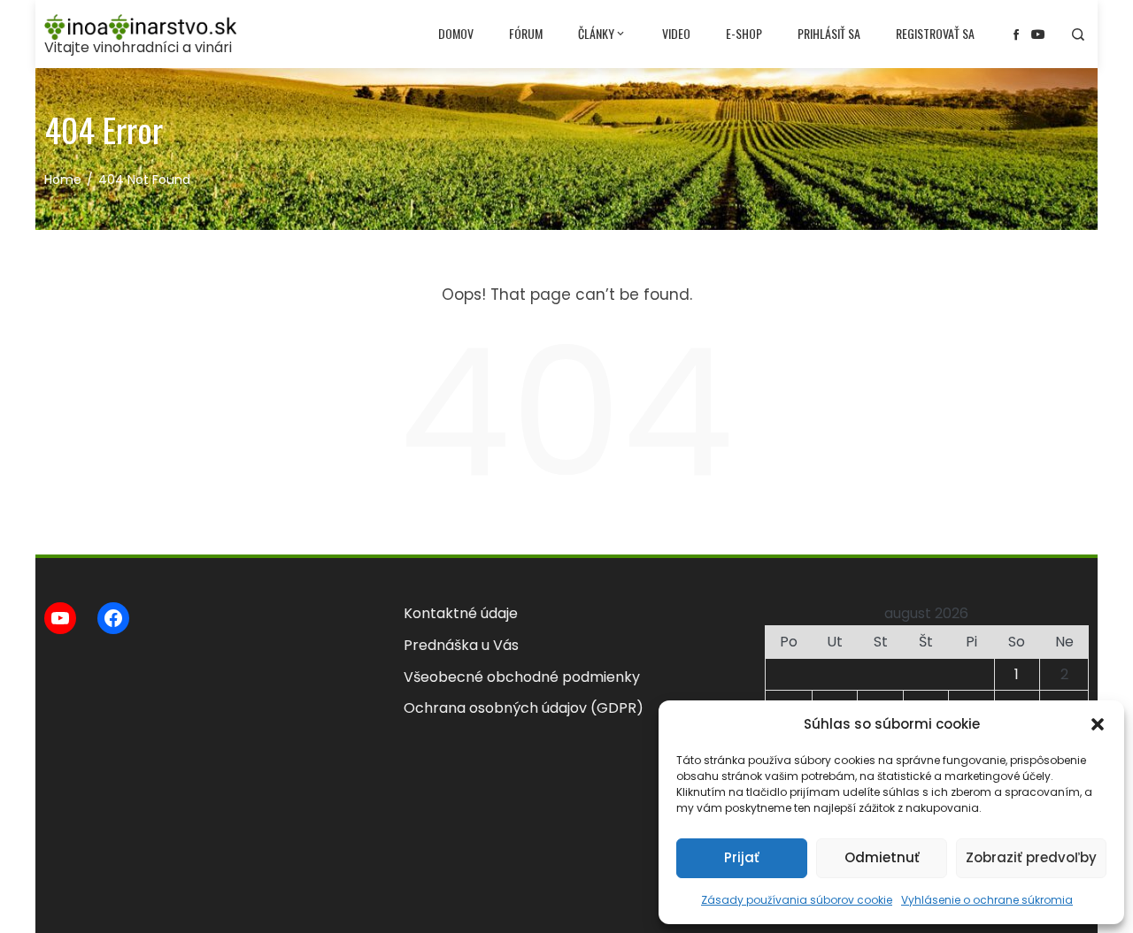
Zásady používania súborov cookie (796, 899)
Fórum (526, 33)
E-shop (744, 33)
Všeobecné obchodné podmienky (522, 677)
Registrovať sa (935, 33)
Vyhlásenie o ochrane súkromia (987, 899)
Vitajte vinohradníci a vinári (138, 47)
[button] (1097, 724)
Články (596, 33)
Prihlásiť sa (829, 33)
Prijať (741, 857)
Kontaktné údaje (461, 613)
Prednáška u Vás (461, 645)
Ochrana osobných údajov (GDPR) (524, 708)
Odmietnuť (882, 857)
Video (676, 33)
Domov (456, 33)
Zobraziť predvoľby (1031, 857)
